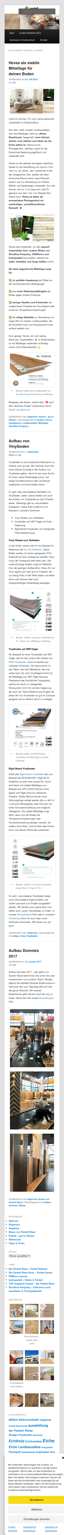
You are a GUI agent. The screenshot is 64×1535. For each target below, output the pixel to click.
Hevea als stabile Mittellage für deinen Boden (24, 68)
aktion (13, 1419)
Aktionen (13, 1220)
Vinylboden (32, 935)
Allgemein (32, 416)
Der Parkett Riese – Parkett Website (28, 1268)
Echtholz (17, 1441)
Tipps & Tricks (17, 1243)
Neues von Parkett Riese (22, 1232)
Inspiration (42, 1452)
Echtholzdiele (33, 1441)
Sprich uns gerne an (19, 409)
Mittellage (43, 423)
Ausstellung (23, 914)
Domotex (13, 1205)
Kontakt (43, 39)
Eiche (49, 1440)
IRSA (52, 1452)
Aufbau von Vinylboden (19, 443)
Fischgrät (14, 1452)
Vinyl (22, 935)
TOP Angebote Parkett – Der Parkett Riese (32, 1283)
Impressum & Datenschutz (22, 39)
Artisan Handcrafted (18, 1425)
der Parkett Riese (21, 1430)
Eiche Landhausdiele (25, 1446)
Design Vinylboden (20, 1435)
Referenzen (15, 1239)
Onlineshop (14, 918)
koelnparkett (15, 423)
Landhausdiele (30, 423)
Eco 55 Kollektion (33, 549)
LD (14, 82)
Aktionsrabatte (29, 1420)
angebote (45, 1420)
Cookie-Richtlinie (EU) (30, 32)
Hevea (49, 419)
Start (12, 32)
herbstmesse (28, 1452)
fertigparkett (47, 1447)
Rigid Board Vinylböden (32, 774)
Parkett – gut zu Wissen (22, 1235)
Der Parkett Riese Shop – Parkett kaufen (30, 1272)
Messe (22, 1205)
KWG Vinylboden (17, 662)
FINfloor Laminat (18, 1276)
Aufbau (40, 419)
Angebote (14, 1228)
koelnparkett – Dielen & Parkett (25, 1280)
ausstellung (38, 1425)
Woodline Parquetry (24, 394)
